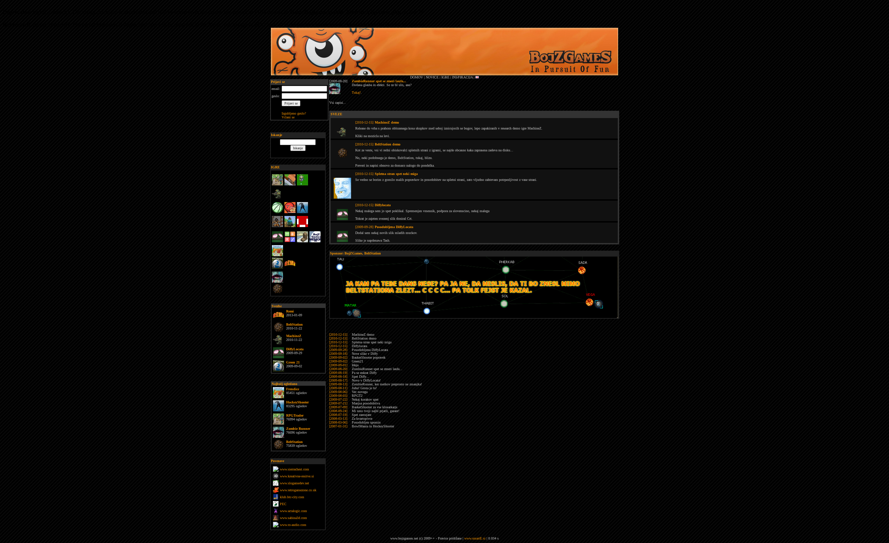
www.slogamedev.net (294, 483)
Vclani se (288, 117)
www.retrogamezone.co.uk (298, 490)
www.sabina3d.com (293, 518)
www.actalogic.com (293, 511)
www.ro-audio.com (293, 525)
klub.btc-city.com (292, 497)
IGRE (275, 167)
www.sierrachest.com (294, 469)
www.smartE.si (474, 538)
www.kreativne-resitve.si (297, 476)
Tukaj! (356, 92)
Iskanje (276, 135)
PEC (283, 504)
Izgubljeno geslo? (294, 113)
